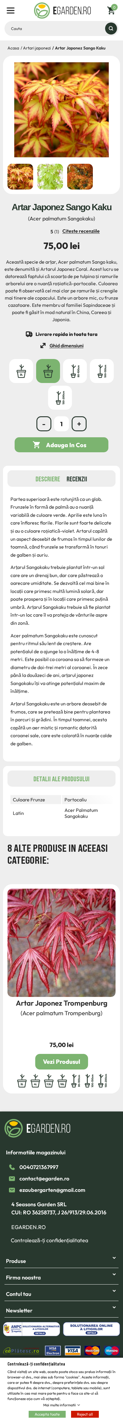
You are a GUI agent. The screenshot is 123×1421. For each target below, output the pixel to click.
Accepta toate (47, 1413)
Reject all (85, 1413)
